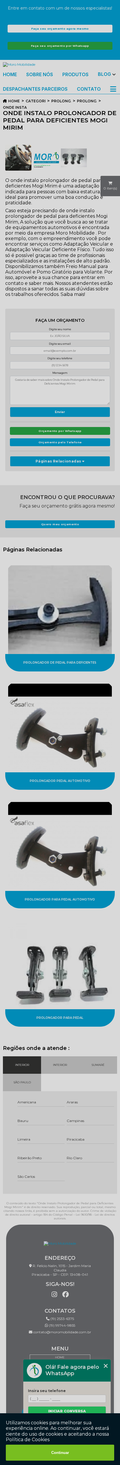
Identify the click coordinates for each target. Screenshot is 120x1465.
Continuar (60, 1452)
